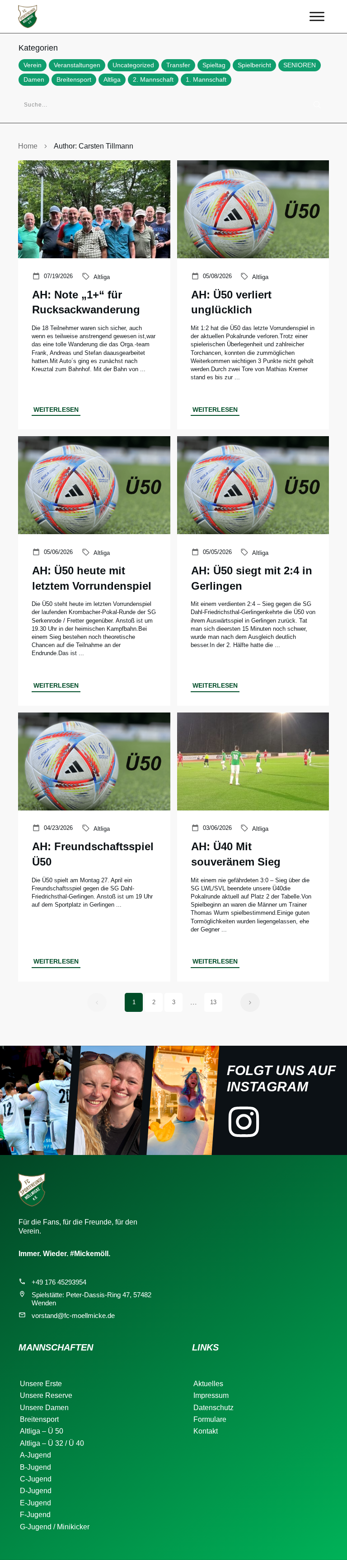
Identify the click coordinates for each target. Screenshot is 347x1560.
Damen (33, 79)
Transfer (178, 65)
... (142, 369)
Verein (32, 65)
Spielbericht (254, 65)
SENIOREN (299, 65)
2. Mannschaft (153, 79)
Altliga (112, 79)
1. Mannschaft (206, 79)
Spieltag (213, 65)
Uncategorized (133, 65)
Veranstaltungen (77, 65)
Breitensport (73, 79)
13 (213, 1002)
